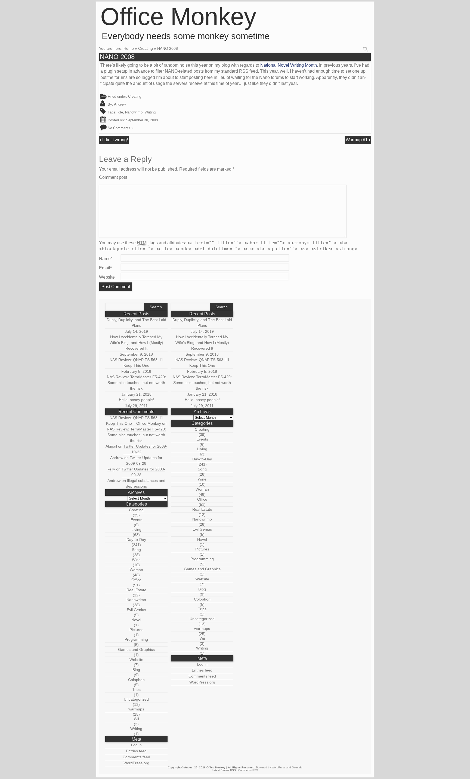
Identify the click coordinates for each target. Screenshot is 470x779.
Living (136, 529)
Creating (145, 48)
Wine (136, 560)
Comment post (113, 177)
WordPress (278, 767)
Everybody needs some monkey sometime (186, 36)
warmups (136, 709)
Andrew (120, 104)
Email (105, 268)
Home (128, 48)
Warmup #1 (357, 139)
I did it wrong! (115, 139)
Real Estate (136, 590)
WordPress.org (136, 763)
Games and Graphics (136, 649)
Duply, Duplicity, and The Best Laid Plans (136, 323)
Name (105, 258)
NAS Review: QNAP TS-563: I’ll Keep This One (136, 363)
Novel (136, 620)
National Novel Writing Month (288, 65)
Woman (136, 570)
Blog (136, 669)
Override (297, 767)
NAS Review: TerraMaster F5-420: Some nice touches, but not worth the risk (136, 382)
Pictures (136, 629)
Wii (136, 719)
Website (107, 277)
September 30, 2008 (142, 120)
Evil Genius (136, 610)
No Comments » (120, 128)
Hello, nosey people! (136, 400)
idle (120, 112)
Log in (136, 745)
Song (136, 549)
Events (136, 520)
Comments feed (136, 757)
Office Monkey (178, 16)
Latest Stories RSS (224, 770)
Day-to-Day (136, 539)
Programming (136, 639)
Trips (136, 689)
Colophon (136, 680)
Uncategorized (136, 699)
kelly (111, 469)
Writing (150, 112)
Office (136, 580)
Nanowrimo (134, 112)
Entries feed (136, 751)
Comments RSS (248, 770)
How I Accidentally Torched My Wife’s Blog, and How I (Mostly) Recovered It (136, 342)
